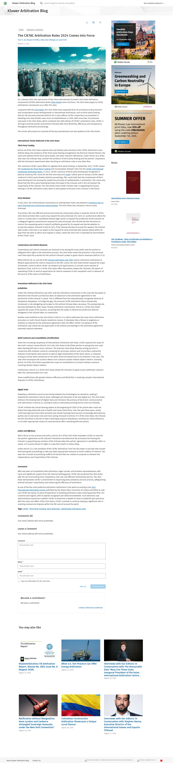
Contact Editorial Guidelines (90, 608)
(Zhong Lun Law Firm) (58, 40)
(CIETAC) (36, 40)
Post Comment (98, 587)
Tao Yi (20, 40)
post (68, 174)
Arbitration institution (35, 30)
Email (20, 572)
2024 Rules (56, 102)
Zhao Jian (44, 40)
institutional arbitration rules (73, 509)
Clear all (83, 587)
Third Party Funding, (37, 509)
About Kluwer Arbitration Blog (18, 761)
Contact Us (36, 761)
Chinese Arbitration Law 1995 (60, 260)
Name (20, 562)
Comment (21, 541)
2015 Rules (39, 110)
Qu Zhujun (28, 40)
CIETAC (21, 30)
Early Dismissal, (53, 509)
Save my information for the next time (35, 581)
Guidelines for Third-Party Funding (35, 169)
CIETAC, (26, 509)
